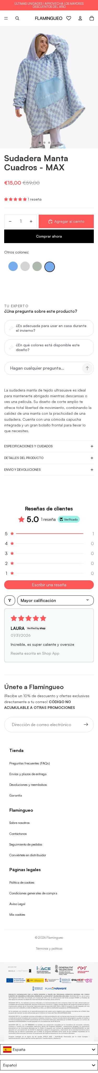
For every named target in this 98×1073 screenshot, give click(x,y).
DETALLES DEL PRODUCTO (23, 458)
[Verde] (37, 266)
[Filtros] (9, 600)
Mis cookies (17, 914)
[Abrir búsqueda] (17, 18)
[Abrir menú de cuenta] (80, 18)
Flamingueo (55, 937)
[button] (16, 199)
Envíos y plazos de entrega (28, 774)
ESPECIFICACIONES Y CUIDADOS (28, 446)
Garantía (15, 795)
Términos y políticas (49, 948)
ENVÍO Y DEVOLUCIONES (22, 470)
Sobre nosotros (19, 823)
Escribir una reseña (49, 584)
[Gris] (25, 266)
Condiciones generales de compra (33, 893)
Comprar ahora (49, 236)
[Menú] (6, 18)
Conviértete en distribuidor (27, 855)
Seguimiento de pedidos (25, 844)
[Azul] (13, 266)
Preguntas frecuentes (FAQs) (29, 763)
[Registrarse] (85, 724)
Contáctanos (18, 833)
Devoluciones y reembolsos (28, 784)
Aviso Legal (17, 904)
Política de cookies (21, 882)
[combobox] (49, 1049)
